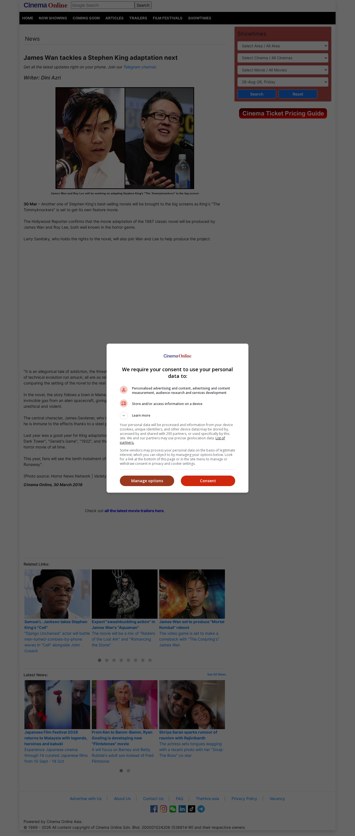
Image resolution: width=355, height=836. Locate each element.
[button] (177, 415)
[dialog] (177, 418)
